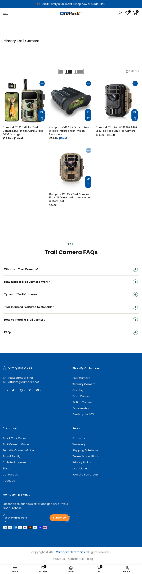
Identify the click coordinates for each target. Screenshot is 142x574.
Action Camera (82, 402)
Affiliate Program (14, 462)
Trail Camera (81, 378)
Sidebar (134, 71)
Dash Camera (81, 396)
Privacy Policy (81, 462)
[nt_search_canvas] (119, 13)
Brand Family (11, 456)
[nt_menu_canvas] (24, 13)
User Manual (80, 468)
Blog (5, 468)
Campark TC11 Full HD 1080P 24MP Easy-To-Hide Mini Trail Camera (116, 129)
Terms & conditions (85, 456)
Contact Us (10, 475)
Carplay (77, 390)
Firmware (78, 438)
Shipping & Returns (85, 450)
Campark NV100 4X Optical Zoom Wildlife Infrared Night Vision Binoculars (70, 131)
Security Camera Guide (18, 450)
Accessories (80, 408)
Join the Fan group (85, 475)
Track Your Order (14, 438)
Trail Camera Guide (16, 444)
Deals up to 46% (83, 414)
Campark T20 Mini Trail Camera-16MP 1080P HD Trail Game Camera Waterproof (70, 197)
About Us (9, 481)
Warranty (79, 444)
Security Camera (83, 384)
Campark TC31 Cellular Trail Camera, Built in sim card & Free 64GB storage (23, 131)
